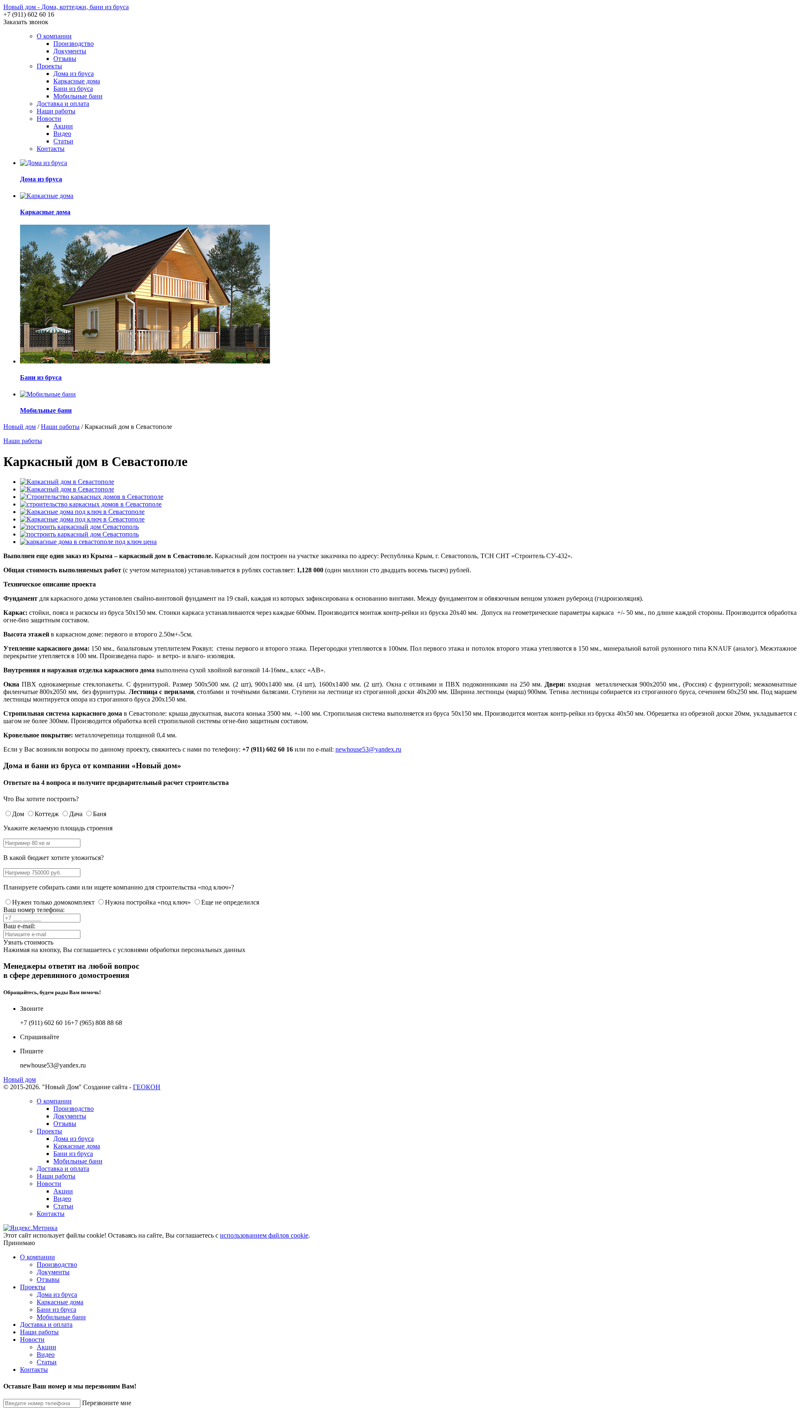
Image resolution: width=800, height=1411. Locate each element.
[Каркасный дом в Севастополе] (67, 481)
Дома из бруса (73, 73)
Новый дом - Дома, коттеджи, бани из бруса (66, 6)
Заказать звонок (25, 21)
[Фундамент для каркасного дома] (91, 496)
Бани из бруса (73, 88)
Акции (63, 126)
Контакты (51, 148)
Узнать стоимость (28, 942)
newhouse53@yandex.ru (368, 749)
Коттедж (47, 813)
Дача (75, 813)
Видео (62, 133)
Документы (69, 51)
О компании (54, 36)
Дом (18, 813)
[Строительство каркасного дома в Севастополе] (79, 526)
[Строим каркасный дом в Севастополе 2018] (79, 534)
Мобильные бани (77, 96)
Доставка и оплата (63, 103)
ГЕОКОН (146, 1086)
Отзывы (64, 58)
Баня (99, 813)
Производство (73, 43)
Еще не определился (230, 902)
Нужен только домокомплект (53, 902)
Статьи (63, 141)
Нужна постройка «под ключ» (148, 902)
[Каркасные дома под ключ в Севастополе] (82, 511)
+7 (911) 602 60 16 (28, 14)
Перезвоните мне (106, 1402)
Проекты (49, 66)
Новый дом (19, 426)
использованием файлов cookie (264, 1235)
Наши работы (56, 111)
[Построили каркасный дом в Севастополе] (88, 541)
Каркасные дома (76, 81)
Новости (49, 118)
